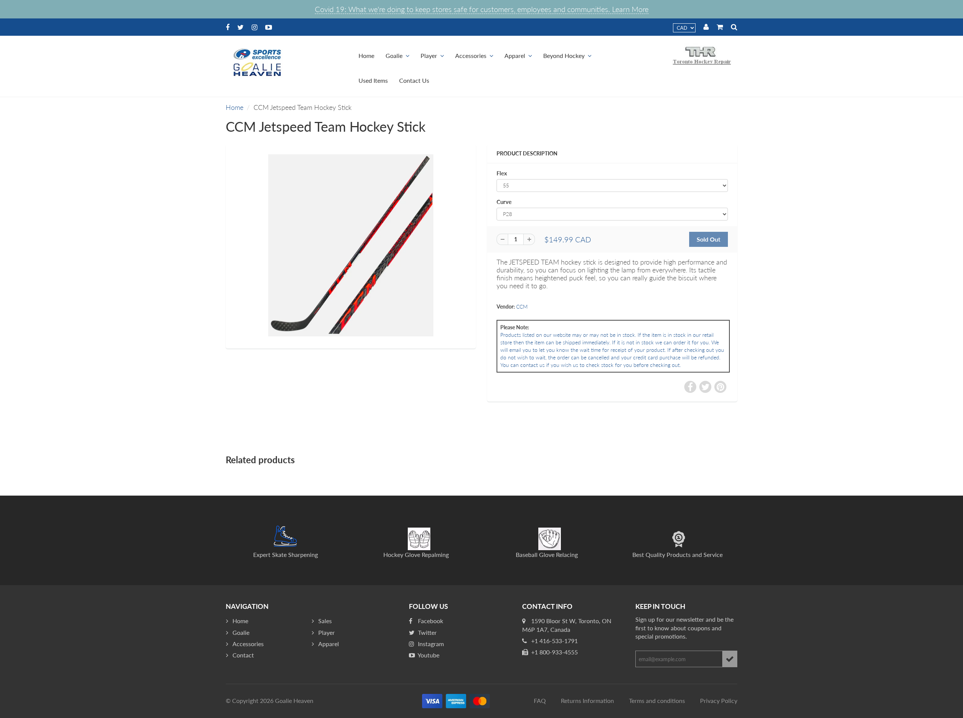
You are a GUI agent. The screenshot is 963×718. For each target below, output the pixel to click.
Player (429, 55)
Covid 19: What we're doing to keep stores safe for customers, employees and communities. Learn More (482, 9)
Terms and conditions (657, 700)
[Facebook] (227, 27)
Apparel (514, 55)
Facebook (429, 620)
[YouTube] (268, 27)
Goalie (394, 55)
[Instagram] (254, 27)
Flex (502, 173)
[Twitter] (240, 27)
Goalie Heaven (294, 700)
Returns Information (587, 700)
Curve (504, 201)
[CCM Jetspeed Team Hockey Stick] (350, 245)
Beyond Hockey (564, 55)
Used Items (373, 80)
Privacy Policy (718, 700)
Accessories (470, 55)
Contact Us (414, 80)
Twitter (426, 632)
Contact (243, 655)
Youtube (427, 655)
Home (366, 55)
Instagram (430, 643)
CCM (522, 306)
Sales (325, 620)
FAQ (540, 700)
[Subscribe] (729, 659)
